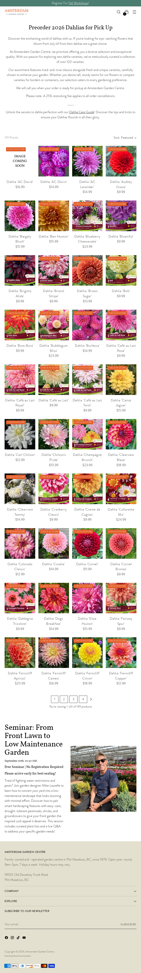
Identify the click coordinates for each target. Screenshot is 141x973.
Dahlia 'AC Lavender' (87, 184)
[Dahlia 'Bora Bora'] (20, 325)
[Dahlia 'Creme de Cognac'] (87, 488)
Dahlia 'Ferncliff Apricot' (20, 676)
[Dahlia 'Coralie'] (53, 543)
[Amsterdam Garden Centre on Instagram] (12, 938)
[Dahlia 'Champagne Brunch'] (87, 434)
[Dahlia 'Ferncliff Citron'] (87, 652)
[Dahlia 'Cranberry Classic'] (53, 488)
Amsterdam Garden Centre (40, 951)
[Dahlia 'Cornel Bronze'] (121, 543)
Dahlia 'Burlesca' (87, 345)
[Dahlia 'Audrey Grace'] (121, 161)
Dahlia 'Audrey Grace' (121, 184)
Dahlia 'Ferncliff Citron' (87, 676)
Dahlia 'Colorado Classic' (20, 567)
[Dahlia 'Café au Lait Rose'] (121, 325)
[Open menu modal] (134, 12)
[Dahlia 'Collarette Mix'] (121, 488)
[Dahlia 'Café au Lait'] (53, 379)
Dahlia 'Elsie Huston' (87, 621)
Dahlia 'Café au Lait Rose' (121, 348)
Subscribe (128, 924)
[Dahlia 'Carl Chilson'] (20, 434)
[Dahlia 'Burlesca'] (87, 325)
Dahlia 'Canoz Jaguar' (121, 403)
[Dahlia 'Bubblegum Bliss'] (53, 325)
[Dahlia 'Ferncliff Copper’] (121, 652)
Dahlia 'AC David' (20, 181)
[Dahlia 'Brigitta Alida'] (20, 270)
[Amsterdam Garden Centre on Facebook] (7, 938)
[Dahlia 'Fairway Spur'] (121, 598)
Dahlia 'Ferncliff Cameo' (53, 676)
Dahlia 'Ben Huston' (53, 236)
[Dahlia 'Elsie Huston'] (87, 598)
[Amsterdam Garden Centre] (16, 12)
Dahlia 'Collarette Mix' (121, 512)
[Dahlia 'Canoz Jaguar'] (121, 379)
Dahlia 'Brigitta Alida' (20, 293)
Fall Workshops (78, 3)
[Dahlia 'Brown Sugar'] (87, 270)
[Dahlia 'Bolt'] (121, 270)
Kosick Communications (22, 955)
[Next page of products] (91, 699)
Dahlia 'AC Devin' (53, 181)
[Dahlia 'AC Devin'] (53, 161)
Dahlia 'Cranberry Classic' (53, 512)
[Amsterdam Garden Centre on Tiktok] (18, 938)
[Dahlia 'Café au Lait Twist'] (87, 379)
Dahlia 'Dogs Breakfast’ (53, 621)
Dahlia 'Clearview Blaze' (121, 457)
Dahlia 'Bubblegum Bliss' (53, 348)
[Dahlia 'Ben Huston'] (53, 216)
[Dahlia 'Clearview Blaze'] (121, 434)
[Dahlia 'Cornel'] (87, 543)
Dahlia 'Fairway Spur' (121, 621)
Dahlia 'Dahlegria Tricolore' (20, 621)
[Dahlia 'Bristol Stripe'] (53, 270)
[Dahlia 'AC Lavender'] (87, 161)
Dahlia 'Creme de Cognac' (87, 512)
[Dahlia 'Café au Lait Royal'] (20, 379)
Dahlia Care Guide (81, 112)
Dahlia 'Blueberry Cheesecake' (87, 239)
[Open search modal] (118, 12)
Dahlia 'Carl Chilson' (20, 454)
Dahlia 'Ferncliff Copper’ (121, 676)
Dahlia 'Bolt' (121, 291)
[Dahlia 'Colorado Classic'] (20, 543)
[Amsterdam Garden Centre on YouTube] (24, 938)
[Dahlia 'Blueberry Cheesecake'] (87, 216)
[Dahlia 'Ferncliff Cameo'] (53, 652)
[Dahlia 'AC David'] (20, 161)
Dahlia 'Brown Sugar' (87, 293)
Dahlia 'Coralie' (53, 564)
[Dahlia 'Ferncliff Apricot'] (20, 652)
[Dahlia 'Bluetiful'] (121, 216)
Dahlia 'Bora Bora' (19, 345)
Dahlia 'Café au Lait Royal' (20, 403)
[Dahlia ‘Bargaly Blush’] (20, 216)
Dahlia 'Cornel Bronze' (121, 567)
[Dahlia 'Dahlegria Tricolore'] (20, 598)
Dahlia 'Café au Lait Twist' (87, 403)
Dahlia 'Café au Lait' (54, 400)
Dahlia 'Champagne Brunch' (87, 457)
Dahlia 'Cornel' (87, 564)
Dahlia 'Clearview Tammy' (20, 512)
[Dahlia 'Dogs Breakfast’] (53, 598)
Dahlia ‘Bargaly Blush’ (20, 239)
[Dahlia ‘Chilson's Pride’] (53, 434)
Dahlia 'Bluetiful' (121, 236)
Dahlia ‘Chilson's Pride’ (53, 457)
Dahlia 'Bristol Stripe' (53, 293)
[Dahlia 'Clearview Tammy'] (20, 488)
